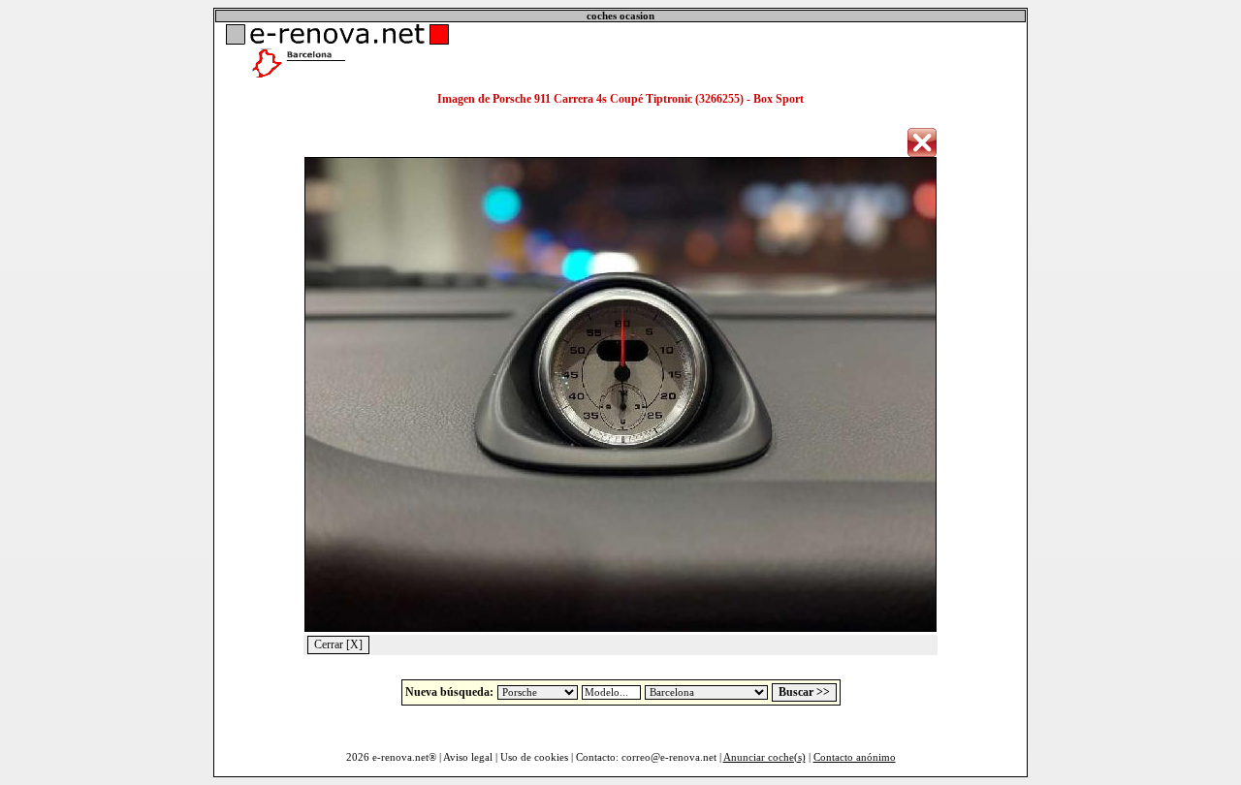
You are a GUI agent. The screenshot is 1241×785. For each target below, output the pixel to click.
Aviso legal (468, 757)
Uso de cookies (534, 757)
